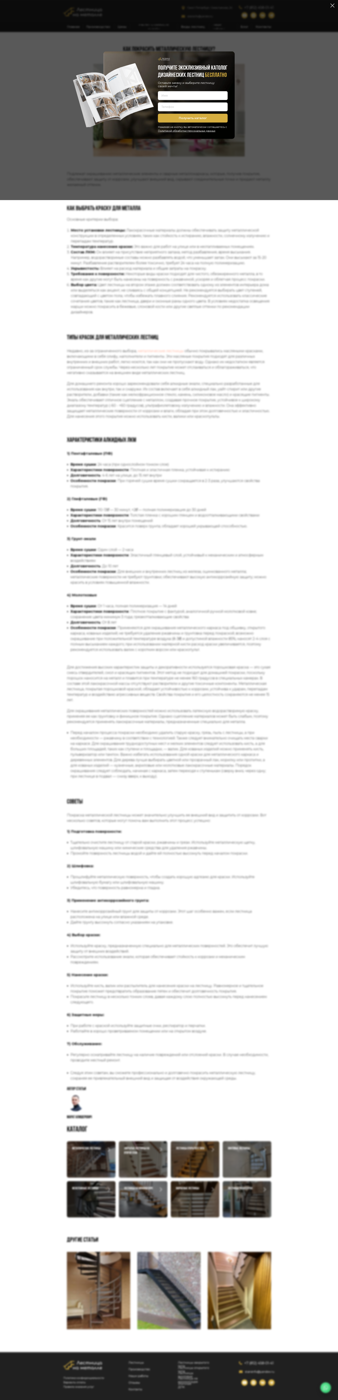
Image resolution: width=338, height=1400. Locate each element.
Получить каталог (193, 118)
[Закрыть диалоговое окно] (332, 5)
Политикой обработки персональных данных (186, 130)
